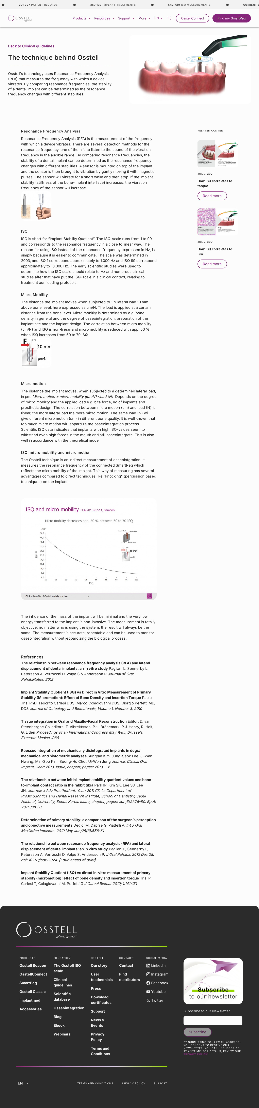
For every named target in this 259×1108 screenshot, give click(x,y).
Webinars (62, 1034)
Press (96, 988)
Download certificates (101, 1000)
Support (98, 1011)
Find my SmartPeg (232, 18)
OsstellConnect (192, 18)
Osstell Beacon (32, 965)
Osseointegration (69, 1008)
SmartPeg (28, 983)
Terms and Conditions (100, 1051)
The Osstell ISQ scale (67, 968)
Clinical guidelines (63, 982)
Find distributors (129, 977)
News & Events (97, 1023)
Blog (58, 1017)
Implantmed (29, 1000)
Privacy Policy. (196, 1054)
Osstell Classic (32, 991)
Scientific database (62, 996)
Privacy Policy (97, 1037)
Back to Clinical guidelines (31, 46)
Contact (126, 965)
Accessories (30, 1009)
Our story (99, 965)
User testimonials (102, 977)
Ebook (59, 1025)
